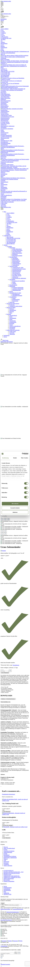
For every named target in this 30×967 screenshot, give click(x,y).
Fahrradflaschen (16, 294)
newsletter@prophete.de (6, 920)
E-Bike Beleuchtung (17, 249)
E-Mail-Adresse (4, 904)
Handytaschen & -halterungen (19, 278)
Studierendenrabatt (7, 852)
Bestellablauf (6, 855)
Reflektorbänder (16, 299)
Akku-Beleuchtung (16, 251)
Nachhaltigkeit (6, 889)
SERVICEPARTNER (8, 878)
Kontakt (5, 853)
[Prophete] (3, 550)
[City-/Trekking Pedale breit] (15, 800)
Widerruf (5, 859)
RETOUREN (6, 880)
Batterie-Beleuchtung (17, 253)
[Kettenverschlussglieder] (15, 814)
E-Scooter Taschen (16, 274)
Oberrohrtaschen (16, 273)
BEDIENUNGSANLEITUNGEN (11, 873)
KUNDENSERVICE (8, 870)
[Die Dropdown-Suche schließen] (19, 953)
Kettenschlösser (15, 262)
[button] (4, 211)
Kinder (13, 282)
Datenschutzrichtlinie (5, 909)
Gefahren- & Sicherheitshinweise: (8, 699)
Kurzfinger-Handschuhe (17, 287)
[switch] (26, 488)
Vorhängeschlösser (16, 263)
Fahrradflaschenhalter (17, 295)
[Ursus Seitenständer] (15, 343)
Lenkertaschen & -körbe (17, 267)
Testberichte (6, 893)
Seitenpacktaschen (16, 271)
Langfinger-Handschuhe (17, 289)
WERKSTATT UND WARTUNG (11, 876)
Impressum (6, 863)
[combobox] (7, 953)
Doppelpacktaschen (16, 270)
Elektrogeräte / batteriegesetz (10, 857)
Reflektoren (15, 254)
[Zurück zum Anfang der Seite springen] (2, 955)
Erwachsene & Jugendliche (18, 281)
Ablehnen (15, 512)
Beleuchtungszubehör (17, 255)
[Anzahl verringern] (2, 671)
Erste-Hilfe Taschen (16, 275)
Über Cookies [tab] (24, 457)
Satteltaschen (15, 277)
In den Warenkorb (5, 672)
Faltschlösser (15, 258)
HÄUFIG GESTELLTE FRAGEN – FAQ (13, 872)
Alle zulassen (15, 503)
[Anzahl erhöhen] (10, 671)
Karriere (5, 849)
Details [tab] (15, 457)
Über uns (5, 847)
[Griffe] (14, 826)
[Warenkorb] (2, 12)
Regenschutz (15, 300)
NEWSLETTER (7, 894)
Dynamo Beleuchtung (17, 250)
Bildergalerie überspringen (7, 341)
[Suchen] (2, 9)
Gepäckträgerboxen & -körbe (19, 269)
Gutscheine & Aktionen (8, 851)
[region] (15, 443)
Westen (14, 298)
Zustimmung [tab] (5, 457)
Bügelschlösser (15, 259)
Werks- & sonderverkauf (9, 848)
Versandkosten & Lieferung (9, 856)
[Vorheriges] (2, 515)
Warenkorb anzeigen (5, 964)
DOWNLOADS (7, 874)
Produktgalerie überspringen (8, 794)
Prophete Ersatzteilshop (8, 881)
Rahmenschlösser (16, 261)
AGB (4, 860)
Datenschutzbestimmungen (12, 912)
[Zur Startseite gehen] (6, 1)
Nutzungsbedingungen (18, 909)
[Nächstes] (5, 515)
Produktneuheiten (7, 887)
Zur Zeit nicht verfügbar (7, 825)
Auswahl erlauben (15, 508)
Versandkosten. (4, 946)
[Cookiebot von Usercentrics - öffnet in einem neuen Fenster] (22, 454)
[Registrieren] (1, 7)
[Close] (1, 963)
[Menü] (2, 3)
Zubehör (14, 283)
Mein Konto (5, 340)
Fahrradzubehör (7, 890)
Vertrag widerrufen (7, 865)
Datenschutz (6, 861)
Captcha (2, 906)
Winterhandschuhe (16, 290)
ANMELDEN (3, 922)
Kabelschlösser (15, 265)
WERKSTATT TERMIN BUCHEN (12, 877)
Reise (4, 891)
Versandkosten (15, 665)
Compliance (6, 864)
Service (5, 886)
